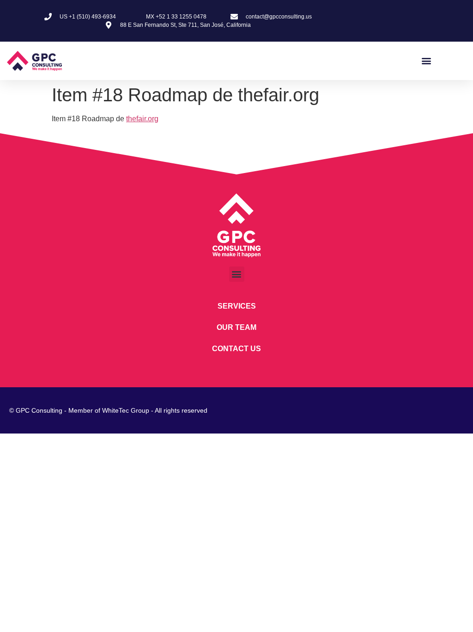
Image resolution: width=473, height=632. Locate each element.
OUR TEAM (236, 327)
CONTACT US (236, 349)
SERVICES (237, 306)
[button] (426, 60)
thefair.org (142, 119)
